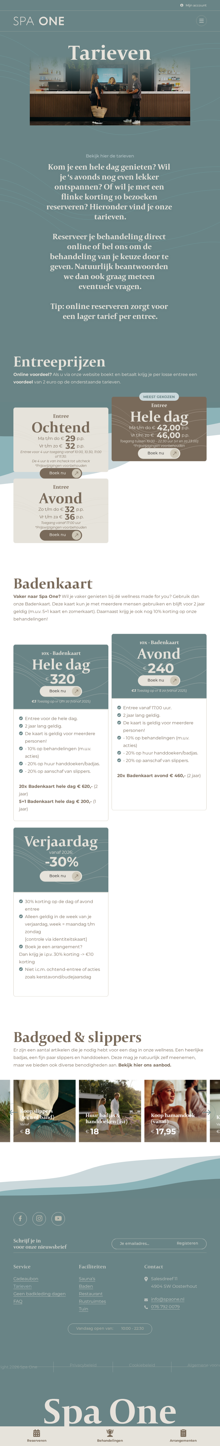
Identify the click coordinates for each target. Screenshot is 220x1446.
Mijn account (196, 5)
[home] (32, 21)
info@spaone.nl (167, 1299)
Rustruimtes (92, 1301)
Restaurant (91, 1293)
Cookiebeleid (142, 1364)
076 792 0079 (165, 1306)
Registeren (187, 1244)
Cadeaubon (25, 1278)
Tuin (83, 1308)
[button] (201, 20)
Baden (86, 1286)
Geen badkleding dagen (39, 1293)
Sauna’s (87, 1278)
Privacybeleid (83, 1364)
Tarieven (22, 1286)
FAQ (17, 1301)
